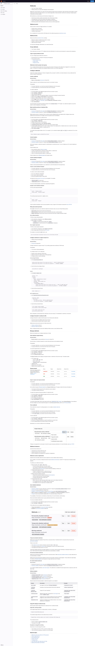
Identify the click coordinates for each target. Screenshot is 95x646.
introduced (42, 80)
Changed (33, 493)
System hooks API (35, 638)
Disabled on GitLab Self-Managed (38, 491)
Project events (35, 61)
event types (56, 593)
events (44, 99)
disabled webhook (56, 407)
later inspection (52, 474)
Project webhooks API (36, 636)
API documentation (67, 402)
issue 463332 (69, 204)
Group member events (37, 60)
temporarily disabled (44, 507)
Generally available (35, 112)
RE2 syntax (47, 230)
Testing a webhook (35, 325)
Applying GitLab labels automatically (38, 642)
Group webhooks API (35, 637)
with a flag (42, 111)
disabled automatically (55, 459)
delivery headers (44, 149)
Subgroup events (36, 62)
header (56, 401)
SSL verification (42, 100)
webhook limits (40, 37)
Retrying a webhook (35, 326)
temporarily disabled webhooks (63, 554)
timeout (43, 546)
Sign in (88, 1)
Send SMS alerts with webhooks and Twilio (39, 641)
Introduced (33, 111)
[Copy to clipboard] (76, 134)
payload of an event (40, 178)
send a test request (46, 567)
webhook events (63, 33)
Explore (4, 1)
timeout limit (42, 468)
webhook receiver (36, 544)
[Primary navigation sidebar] (1, 3)
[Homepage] (1, 1)
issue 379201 (71, 444)
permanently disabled (40, 508)
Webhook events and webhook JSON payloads (40, 634)
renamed (48, 492)
